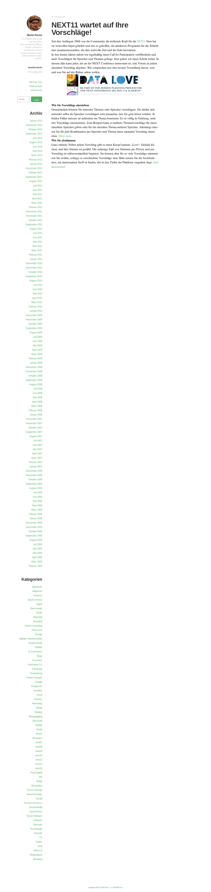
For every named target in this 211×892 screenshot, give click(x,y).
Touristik (38, 833)
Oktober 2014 (35, 129)
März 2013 (36, 155)
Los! (36, 100)
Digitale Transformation (30, 638)
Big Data (38, 617)
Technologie (36, 828)
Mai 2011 (37, 241)
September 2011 (34, 224)
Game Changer (34, 677)
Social (39, 798)
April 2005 (37, 557)
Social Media (35, 807)
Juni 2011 (37, 237)
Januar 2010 (36, 311)
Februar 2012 (35, 207)
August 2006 (36, 488)
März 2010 (36, 302)
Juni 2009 (37, 341)
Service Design (34, 790)
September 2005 (33, 535)
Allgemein (37, 591)
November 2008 (34, 371)
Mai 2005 (37, 553)
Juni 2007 (37, 445)
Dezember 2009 (34, 315)
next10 (38, 755)
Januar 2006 (36, 518)
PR (40, 777)
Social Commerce (33, 803)
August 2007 (36, 436)
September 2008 (33, 380)
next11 (39, 759)
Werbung (37, 859)
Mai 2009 (37, 345)
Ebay (39, 656)
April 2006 (37, 505)
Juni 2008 (37, 393)
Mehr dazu (65, 136)
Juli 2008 (37, 388)
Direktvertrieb (35, 643)
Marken (38, 699)
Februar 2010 (35, 306)
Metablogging (35, 716)
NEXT (141, 41)
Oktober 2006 (35, 479)
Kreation (38, 690)
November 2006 (34, 475)
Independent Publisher (98, 887)
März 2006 (36, 509)
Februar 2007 (35, 462)
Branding (37, 621)
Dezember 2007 (34, 419)
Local (39, 694)
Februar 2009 (35, 358)
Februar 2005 (35, 566)
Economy (37, 660)
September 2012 (33, 177)
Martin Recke (34, 35)
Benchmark (36, 608)
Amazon (38, 595)
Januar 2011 (36, 259)
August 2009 (36, 332)
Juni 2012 (37, 189)
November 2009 (34, 319)
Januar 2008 (36, 414)
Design (38, 634)
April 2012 (37, 198)
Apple (39, 604)
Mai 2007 (37, 449)
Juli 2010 (37, 285)
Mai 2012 (37, 194)
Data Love (37, 630)
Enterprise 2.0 (35, 664)
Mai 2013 (37, 151)
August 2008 (36, 384)
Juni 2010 (37, 289)
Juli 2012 (37, 185)
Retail (39, 781)
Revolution (37, 785)
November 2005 (34, 527)
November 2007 (34, 423)
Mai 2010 (37, 293)
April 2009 (37, 349)
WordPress (118, 887)
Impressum (36, 90)
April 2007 (37, 453)
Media (39, 707)
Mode (39, 729)
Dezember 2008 (34, 367)
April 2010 (37, 298)
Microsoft (37, 720)
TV (40, 837)
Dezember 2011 (34, 211)
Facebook (37, 669)
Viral (40, 846)
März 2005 (36, 561)
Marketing (37, 703)
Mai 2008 (37, 397)
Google (38, 682)
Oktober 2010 (35, 272)
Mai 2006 (37, 501)
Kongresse (59, 17)
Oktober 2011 (35, 220)
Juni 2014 (37, 138)
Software (37, 820)
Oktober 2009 (35, 323)
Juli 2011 (37, 233)
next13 (38, 768)
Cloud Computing (33, 625)
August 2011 (36, 228)
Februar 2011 (35, 254)
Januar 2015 (36, 120)
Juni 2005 (37, 548)
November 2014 (34, 125)
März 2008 (36, 406)
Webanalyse (36, 854)
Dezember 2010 (34, 263)
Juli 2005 (37, 544)
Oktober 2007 (35, 427)
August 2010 (36, 280)
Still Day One (35, 82)
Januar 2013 (36, 164)
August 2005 (36, 540)
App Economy (35, 599)
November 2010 (34, 267)
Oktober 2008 (35, 375)
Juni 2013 (37, 146)
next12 (38, 764)
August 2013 (36, 142)
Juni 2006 (37, 496)
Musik (39, 733)
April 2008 (37, 401)
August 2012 (36, 181)
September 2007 (33, 432)
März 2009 (36, 354)
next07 (38, 742)
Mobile (39, 725)
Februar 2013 (35, 159)
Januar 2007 (36, 466)
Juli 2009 (37, 336)
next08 (38, 746)
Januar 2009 (36, 362)
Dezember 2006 (34, 470)
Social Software (34, 816)
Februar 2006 (35, 514)
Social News (36, 811)
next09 (38, 751)
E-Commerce (35, 651)
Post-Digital (36, 772)
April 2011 (37, 246)
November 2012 (34, 168)
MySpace (37, 738)
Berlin (39, 612)
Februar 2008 (35, 410)
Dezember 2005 (34, 522)
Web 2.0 (38, 850)
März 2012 (36, 202)
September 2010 (33, 276)
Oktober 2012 (35, 172)
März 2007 (36, 457)
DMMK (38, 647)
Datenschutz (35, 86)
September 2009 (33, 328)
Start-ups (37, 824)
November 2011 (34, 215)
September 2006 (33, 483)
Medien (38, 712)
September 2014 (33, 133)
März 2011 (37, 250)
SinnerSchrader (34, 794)
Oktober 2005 (35, 531)
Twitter (39, 841)
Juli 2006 (37, 492)
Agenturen (37, 586)
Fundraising (36, 673)
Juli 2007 (37, 440)
